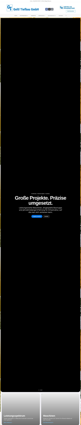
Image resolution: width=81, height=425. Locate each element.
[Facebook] (46, 9)
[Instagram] (49, 9)
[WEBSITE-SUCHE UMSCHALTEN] (66, 15)
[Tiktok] (52, 9)
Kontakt (46, 216)
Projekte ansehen (37, 216)
